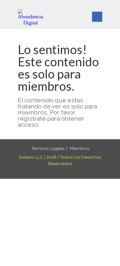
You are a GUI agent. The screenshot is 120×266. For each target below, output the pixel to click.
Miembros (79, 148)
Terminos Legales (48, 148)
